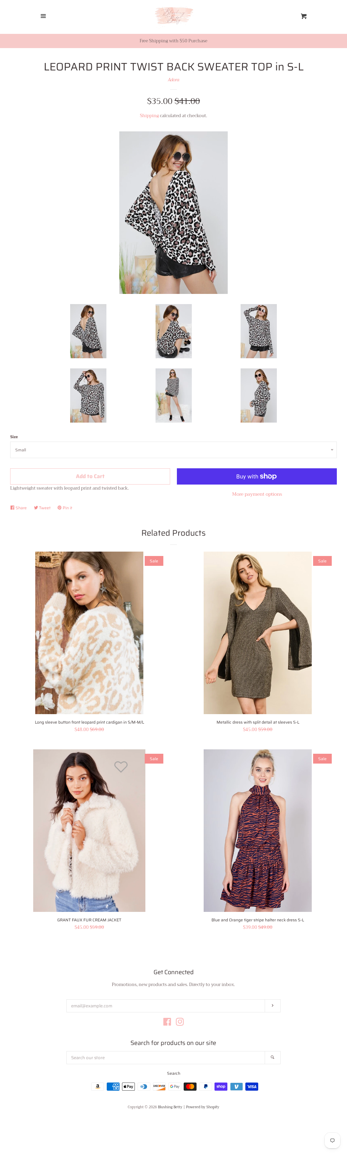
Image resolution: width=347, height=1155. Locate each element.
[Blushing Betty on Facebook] (167, 1023)
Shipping (149, 116)
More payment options (257, 494)
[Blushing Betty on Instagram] (180, 1023)
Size (14, 436)
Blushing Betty (170, 1107)
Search (173, 1073)
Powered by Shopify (202, 1107)
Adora (173, 80)
